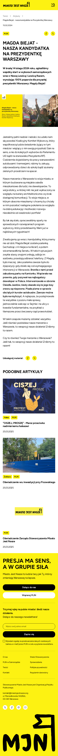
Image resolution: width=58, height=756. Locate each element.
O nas (5, 657)
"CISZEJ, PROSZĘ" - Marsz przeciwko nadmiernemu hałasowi (24, 424)
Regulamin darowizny (39, 672)
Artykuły (16, 16)
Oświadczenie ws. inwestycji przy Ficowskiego (29, 482)
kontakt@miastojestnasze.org (15, 693)
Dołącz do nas (29, 587)
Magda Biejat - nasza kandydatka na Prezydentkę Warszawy (27, 20)
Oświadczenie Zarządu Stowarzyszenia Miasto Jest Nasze (29, 540)
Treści (5, 16)
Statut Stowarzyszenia (39, 657)
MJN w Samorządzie (11, 662)
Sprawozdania (36, 662)
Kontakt (6, 672)
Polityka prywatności (38, 667)
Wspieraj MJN (29, 595)
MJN (6, 33)
